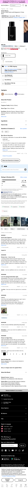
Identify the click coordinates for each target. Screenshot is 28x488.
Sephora (12, 377)
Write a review (23, 177)
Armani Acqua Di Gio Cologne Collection (10, 383)
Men (7, 8)
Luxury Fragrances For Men (7, 386)
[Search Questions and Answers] (2, 131)
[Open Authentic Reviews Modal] (13, 192)
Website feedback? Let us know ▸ (14, 390)
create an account (13, 69)
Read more (5, 150)
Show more (3, 116)
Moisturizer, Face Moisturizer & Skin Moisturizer (12, 378)
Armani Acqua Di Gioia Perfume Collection (10, 384)
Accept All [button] (20, 480)
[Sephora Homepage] (5, 5)
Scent (24, 17)
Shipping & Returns (9, 72)
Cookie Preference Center (8, 476)
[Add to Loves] (26, 49)
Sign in (6, 69)
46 (22, 354)
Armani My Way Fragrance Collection (16, 381)
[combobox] (15, 5)
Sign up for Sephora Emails (8, 442)
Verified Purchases (21, 229)
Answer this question (7, 156)
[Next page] (25, 354)
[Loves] (23, 5)
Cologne (11, 8)
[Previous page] (1, 354)
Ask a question (12, 16)
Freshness (15, 17)
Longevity (20, 17)
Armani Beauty (4, 10)
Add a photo (4, 364)
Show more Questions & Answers (10, 160)
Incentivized (6, 225)
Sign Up (22, 445)
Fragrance (3, 8)
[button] (1, 476)
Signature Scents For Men (20, 386)
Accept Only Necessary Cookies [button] (7, 480)
